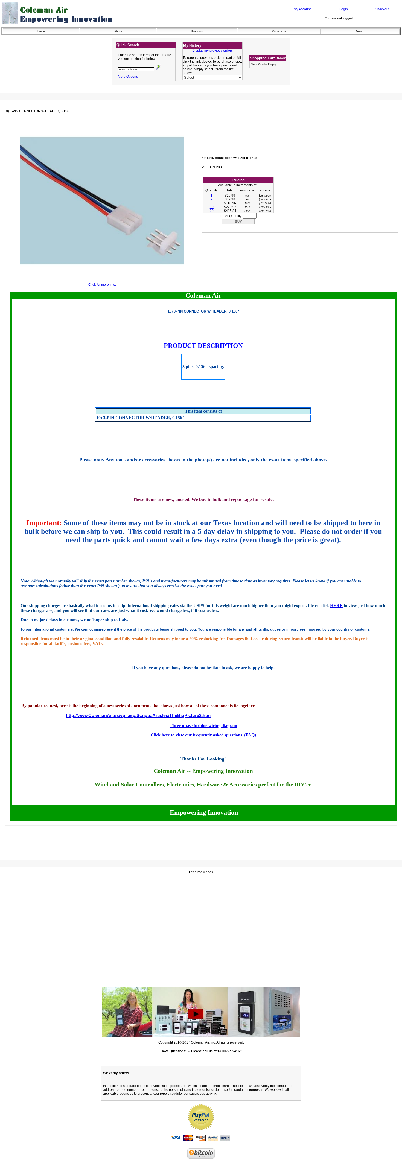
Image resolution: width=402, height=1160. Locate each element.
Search (359, 31)
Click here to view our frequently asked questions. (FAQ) (203, 735)
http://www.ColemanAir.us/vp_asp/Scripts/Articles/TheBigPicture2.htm (138, 715)
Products (197, 31)
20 (212, 211)
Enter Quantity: (231, 216)
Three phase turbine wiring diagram (203, 725)
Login (343, 9)
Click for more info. (102, 285)
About (118, 31)
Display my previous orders (212, 51)
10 (212, 207)
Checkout (382, 9)
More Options (128, 76)
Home (41, 31)
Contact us (279, 31)
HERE (336, 605)
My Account (302, 9)
